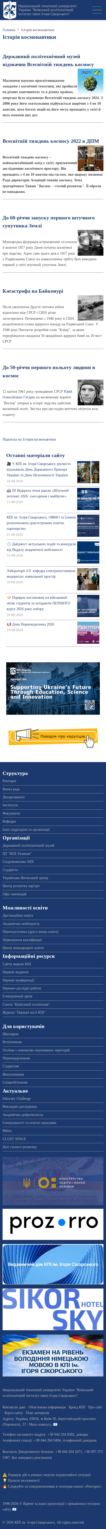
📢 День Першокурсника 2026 (30, 624)
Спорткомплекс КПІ (18, 862)
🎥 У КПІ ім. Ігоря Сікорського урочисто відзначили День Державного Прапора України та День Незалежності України (39, 469)
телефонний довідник (80, 1440)
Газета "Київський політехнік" (26, 1004)
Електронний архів (17, 996)
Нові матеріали (37, 1413)
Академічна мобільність (21, 924)
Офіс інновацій (14, 894)
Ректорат (9, 781)
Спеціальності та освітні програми (29, 1123)
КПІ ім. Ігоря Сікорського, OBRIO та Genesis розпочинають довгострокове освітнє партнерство (41, 523)
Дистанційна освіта (18, 915)
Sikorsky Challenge (17, 1099)
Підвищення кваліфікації (22, 940)
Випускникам (13, 1074)
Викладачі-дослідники (20, 1106)
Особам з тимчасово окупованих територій (36, 1050)
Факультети (11, 813)
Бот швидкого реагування (32, 1458)
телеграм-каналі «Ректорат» (80, 1486)
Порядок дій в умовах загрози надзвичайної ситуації (49, 1475)
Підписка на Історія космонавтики (29, 439)
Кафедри (9, 821)
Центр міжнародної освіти (23, 948)
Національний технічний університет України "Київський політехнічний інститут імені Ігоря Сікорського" (47, 10)
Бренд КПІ (77, 1407)
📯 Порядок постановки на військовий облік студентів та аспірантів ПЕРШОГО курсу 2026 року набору (38, 603)
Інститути (10, 805)
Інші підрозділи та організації (26, 829)
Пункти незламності (24, 1480)
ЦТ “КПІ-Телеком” (17, 854)
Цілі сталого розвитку (20, 1147)
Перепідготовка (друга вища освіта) (30, 932)
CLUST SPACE (14, 1139)
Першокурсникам (16, 1058)
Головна (9, 30)
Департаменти (14, 797)
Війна (7, 1131)
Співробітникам (15, 1082)
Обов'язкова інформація (47, 1407)
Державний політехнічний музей (29, 845)
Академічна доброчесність (23, 1115)
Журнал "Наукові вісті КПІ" (24, 1012)
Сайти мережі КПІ (17, 964)
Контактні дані (14, 1407)
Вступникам (12, 1042)
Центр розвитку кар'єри (21, 886)
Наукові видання (15, 972)
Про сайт (95, 1407)
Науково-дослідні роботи (22, 988)
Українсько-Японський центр (25, 878)
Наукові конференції (18, 980)
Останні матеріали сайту (35, 455)
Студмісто (10, 870)
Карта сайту (14, 1413)
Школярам (11, 1034)
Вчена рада (11, 789)
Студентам (11, 1066)
